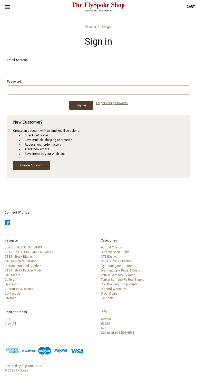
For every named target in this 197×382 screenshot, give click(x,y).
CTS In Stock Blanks (19, 256)
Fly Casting (12, 284)
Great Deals (109, 293)
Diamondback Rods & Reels (120, 270)
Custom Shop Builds (115, 252)
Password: (14, 81)
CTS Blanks (109, 256)
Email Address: (17, 60)
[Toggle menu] (7, 7)
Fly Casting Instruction (117, 266)
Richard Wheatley (113, 289)
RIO (7, 319)
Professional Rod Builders (23, 266)
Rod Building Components (119, 284)
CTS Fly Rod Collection (117, 261)
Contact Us (13, 293)
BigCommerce (32, 366)
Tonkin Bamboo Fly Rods (118, 275)
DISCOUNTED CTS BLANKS (23, 247)
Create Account (31, 165)
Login (107, 26)
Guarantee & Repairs (19, 289)
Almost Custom (112, 247)
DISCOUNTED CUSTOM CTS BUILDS (29, 252)
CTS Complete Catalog (20, 261)
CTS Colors (12, 275)
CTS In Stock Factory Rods (23, 270)
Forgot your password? (112, 103)
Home (90, 26)
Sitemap (10, 298)
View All (10, 323)
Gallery (9, 280)
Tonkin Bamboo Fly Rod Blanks (122, 280)
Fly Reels (107, 298)
